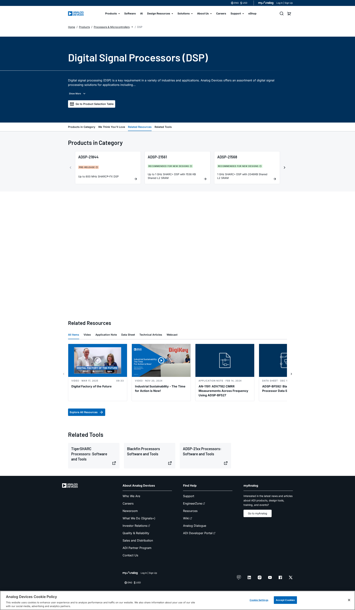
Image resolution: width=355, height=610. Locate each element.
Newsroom (130, 511)
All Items (73, 334)
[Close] (349, 600)
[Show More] (77, 93)
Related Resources (140, 126)
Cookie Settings (259, 600)
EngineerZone (192, 503)
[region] (177, 600)
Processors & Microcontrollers (112, 26)
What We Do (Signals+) (139, 518)
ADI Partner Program (137, 548)
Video (87, 334)
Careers (128, 503)
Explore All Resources (84, 412)
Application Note (106, 334)
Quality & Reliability (136, 533)
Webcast (172, 334)
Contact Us (130, 555)
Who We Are (131, 496)
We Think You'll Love (111, 126)
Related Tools (163, 126)
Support (188, 496)
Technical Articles (150, 334)
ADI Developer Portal (197, 533)
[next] (284, 167)
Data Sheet (128, 334)
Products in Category (81, 126)
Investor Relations (135, 525)
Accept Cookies (285, 600)
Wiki (186, 518)
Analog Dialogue (194, 525)
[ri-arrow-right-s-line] (291, 374)
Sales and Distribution (138, 540)
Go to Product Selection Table (95, 103)
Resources (190, 511)
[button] (132, 27)
